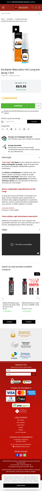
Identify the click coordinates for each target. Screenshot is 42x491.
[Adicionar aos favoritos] (18, 322)
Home (2, 19)
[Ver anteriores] (3, 298)
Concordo (21, 485)
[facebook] (17, 455)
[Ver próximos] (39, 298)
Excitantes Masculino (21, 19)
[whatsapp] (24, 455)
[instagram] (21, 455)
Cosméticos (10, 19)
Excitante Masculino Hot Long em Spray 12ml (14, 21)
